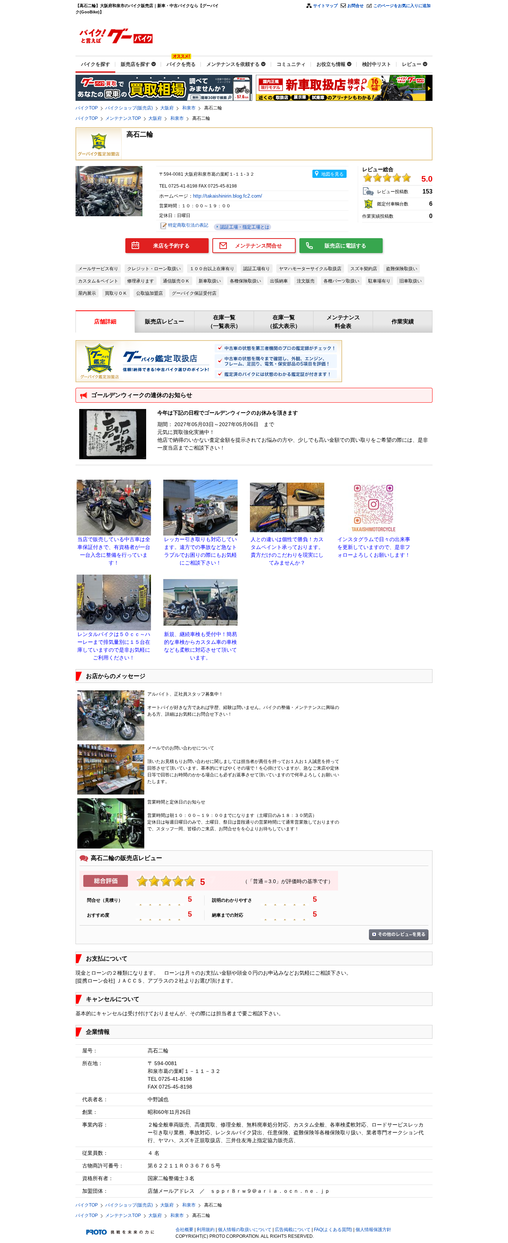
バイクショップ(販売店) (129, 108)
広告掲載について (293, 1229)
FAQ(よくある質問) (333, 1229)
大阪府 (167, 108)
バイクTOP (86, 108)
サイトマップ (325, 5)
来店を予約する (171, 246)
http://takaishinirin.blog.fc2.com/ (228, 196)
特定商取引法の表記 (188, 225)
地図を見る (332, 174)
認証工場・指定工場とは (244, 227)
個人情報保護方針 (373, 1229)
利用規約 (206, 1229)
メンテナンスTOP (123, 118)
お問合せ (355, 5)
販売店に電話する (345, 246)
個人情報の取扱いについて (244, 1229)
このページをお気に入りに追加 (402, 5)
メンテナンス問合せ (258, 246)
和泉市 (189, 108)
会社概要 (184, 1229)
